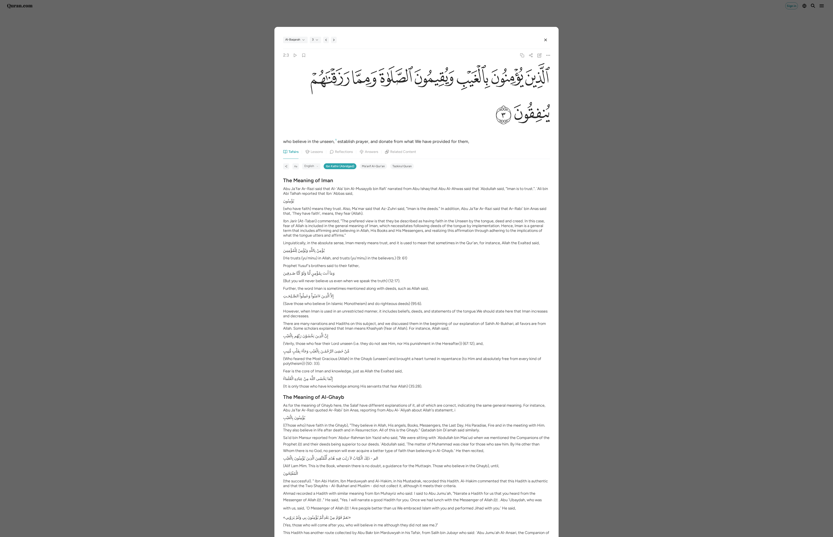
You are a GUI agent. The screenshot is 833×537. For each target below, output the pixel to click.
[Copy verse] (522, 55)
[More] (548, 55)
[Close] (545, 40)
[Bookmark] (303, 55)
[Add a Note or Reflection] (539, 55)
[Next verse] (334, 40)
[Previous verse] (326, 40)
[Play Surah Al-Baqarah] (295, 55)
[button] (537, 78)
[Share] (531, 55)
